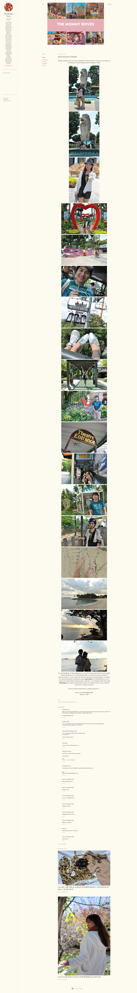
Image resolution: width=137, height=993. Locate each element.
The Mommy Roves (8, 15)
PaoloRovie (45, 59)
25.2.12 (63, 840)
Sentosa (44, 61)
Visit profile (8, 65)
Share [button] (43, 54)
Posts (6, 99)
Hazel (63, 743)
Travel (43, 65)
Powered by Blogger (78, 988)
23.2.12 (63, 717)
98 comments (64, 891)
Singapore (44, 63)
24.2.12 (63, 727)
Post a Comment (62, 844)
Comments (8, 100)
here (98, 688)
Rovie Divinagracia (66, 779)
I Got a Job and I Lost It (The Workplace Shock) (79, 977)
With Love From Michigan (68, 760)
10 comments (64, 979)
